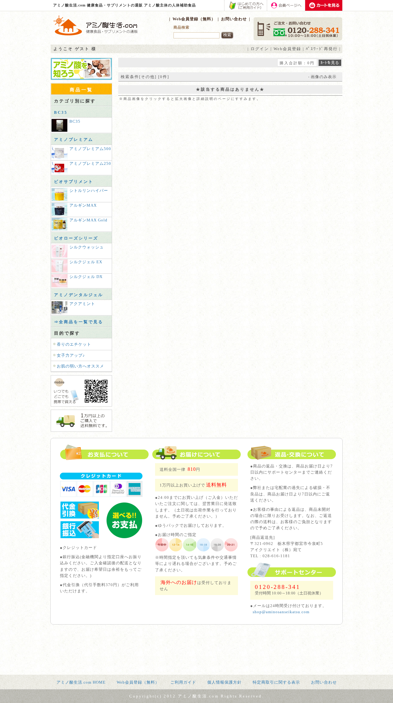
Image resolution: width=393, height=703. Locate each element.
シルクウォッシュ (86, 247)
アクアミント (82, 303)
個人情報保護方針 (224, 682)
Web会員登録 (287, 48)
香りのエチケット (74, 344)
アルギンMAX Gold (88, 220)
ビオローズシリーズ (76, 238)
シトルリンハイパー (88, 190)
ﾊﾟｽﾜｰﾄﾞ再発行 (322, 48)
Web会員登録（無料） (194, 19)
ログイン (260, 48)
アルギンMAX (83, 205)
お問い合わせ (234, 19)
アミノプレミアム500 (90, 148)
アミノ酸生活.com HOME (81, 682)
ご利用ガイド (183, 682)
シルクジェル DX (86, 276)
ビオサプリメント (73, 181)
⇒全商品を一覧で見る (78, 322)
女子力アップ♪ (71, 355)
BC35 (61, 112)
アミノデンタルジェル (78, 294)
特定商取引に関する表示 (276, 682)
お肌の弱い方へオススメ (80, 366)
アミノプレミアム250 (90, 163)
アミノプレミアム (73, 139)
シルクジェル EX (85, 262)
